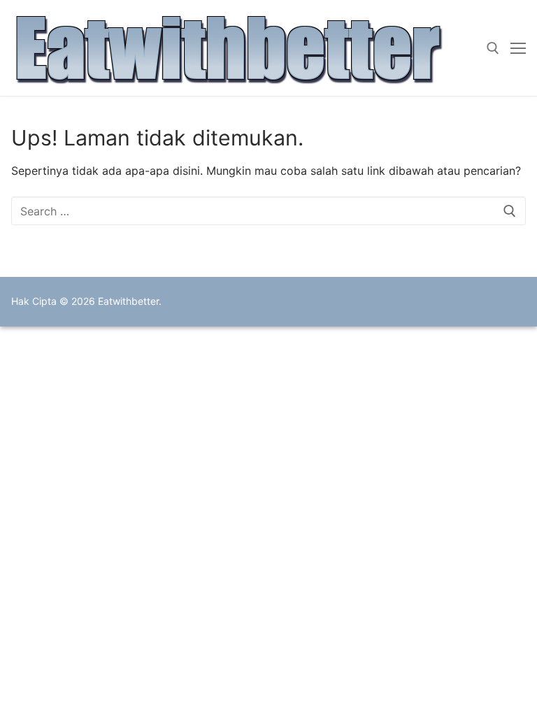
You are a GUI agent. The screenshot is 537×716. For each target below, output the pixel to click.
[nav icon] (518, 48)
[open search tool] (493, 48)
